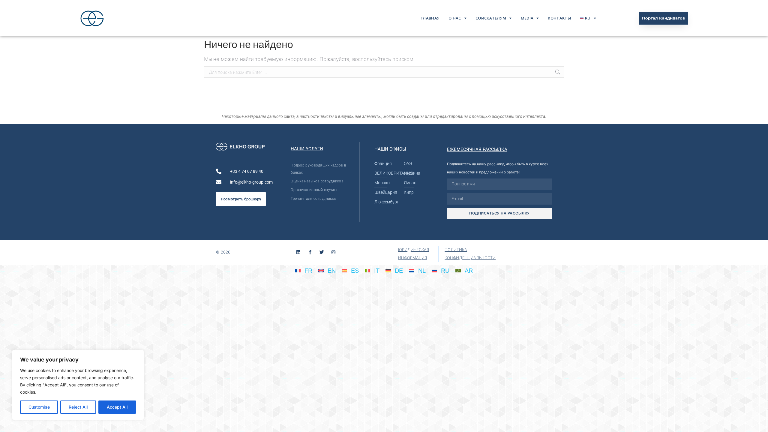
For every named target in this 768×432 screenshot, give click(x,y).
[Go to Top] (759, 423)
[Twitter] (322, 252)
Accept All (117, 407)
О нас (454, 18)
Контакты (559, 18)
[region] (78, 385)
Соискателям (491, 18)
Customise (39, 407)
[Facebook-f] (310, 252)
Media (527, 18)
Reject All (78, 407)
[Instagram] (333, 252)
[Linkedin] (298, 252)
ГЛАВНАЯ (430, 18)
